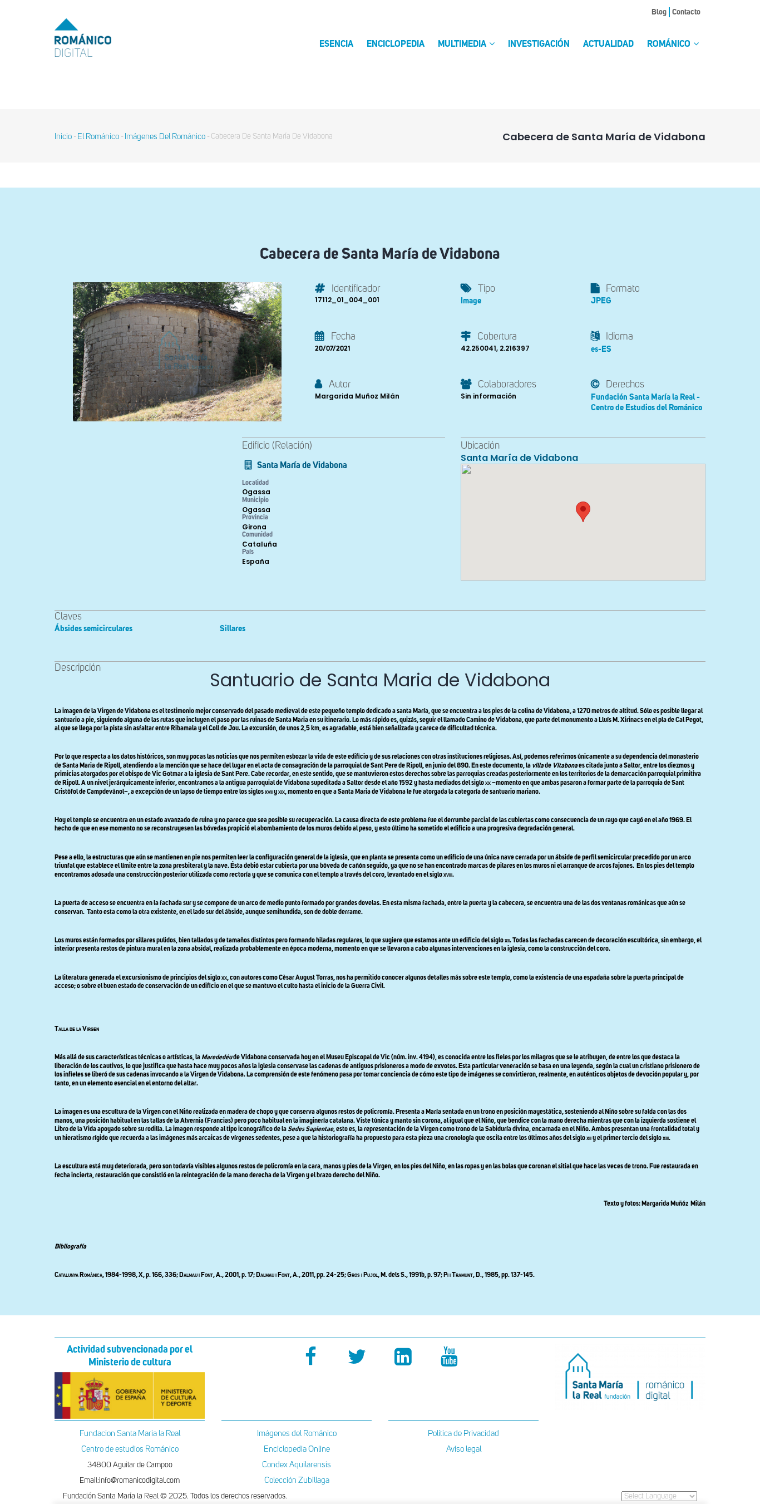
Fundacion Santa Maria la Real (130, 1433)
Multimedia (463, 44)
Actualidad (608, 44)
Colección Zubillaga (296, 1480)
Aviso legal (463, 1449)
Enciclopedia (396, 44)
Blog (659, 12)
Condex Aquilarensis (296, 1465)
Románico (669, 44)
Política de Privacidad (463, 1433)
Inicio (63, 136)
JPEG (601, 301)
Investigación (539, 44)
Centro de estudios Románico (130, 1449)
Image (471, 301)
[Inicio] (102, 37)
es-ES (601, 349)
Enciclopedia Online (297, 1449)
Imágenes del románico (165, 136)
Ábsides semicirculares (93, 629)
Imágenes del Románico (297, 1433)
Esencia (336, 44)
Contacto (686, 12)
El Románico (98, 136)
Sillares (232, 629)
